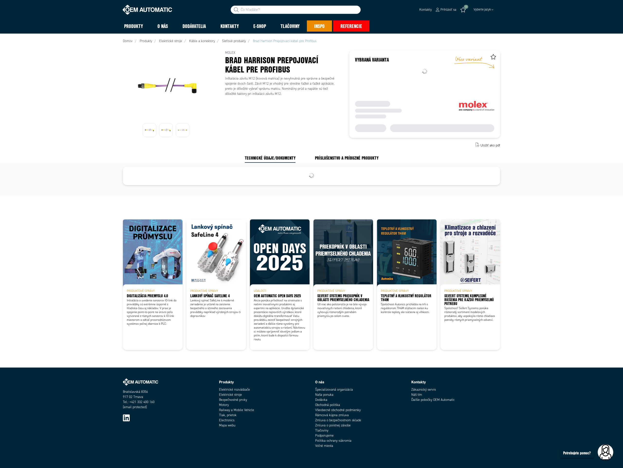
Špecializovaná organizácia (334, 389)
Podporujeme (324, 435)
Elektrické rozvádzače (234, 389)
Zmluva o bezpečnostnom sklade (338, 420)
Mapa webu (227, 425)
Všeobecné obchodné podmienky (338, 410)
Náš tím (416, 395)
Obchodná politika (327, 405)
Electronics (226, 420)
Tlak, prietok (228, 415)
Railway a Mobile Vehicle (236, 410)
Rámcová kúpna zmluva (332, 415)
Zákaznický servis (423, 389)
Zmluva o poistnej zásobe (333, 425)
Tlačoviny (321, 430)
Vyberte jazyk (482, 9)
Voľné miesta (324, 446)
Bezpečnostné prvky (233, 400)
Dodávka (321, 400)
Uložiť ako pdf (490, 145)
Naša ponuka (324, 395)
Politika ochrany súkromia (333, 441)
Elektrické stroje (230, 395)
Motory (224, 405)
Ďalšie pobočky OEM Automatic (433, 400)
